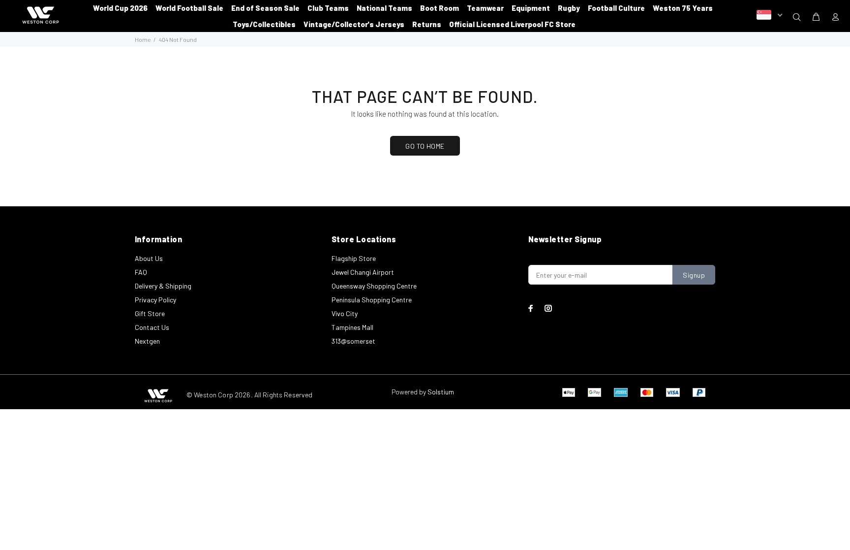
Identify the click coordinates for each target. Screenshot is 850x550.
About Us (149, 258)
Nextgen (147, 341)
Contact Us (152, 327)
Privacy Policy (155, 299)
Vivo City (345, 313)
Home (143, 39)
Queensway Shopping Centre (374, 286)
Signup (694, 275)
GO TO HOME (424, 146)
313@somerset (353, 341)
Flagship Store (354, 258)
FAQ (141, 272)
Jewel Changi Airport (363, 272)
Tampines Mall (352, 327)
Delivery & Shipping (163, 286)
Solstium (440, 392)
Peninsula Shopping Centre (372, 299)
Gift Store (150, 313)
